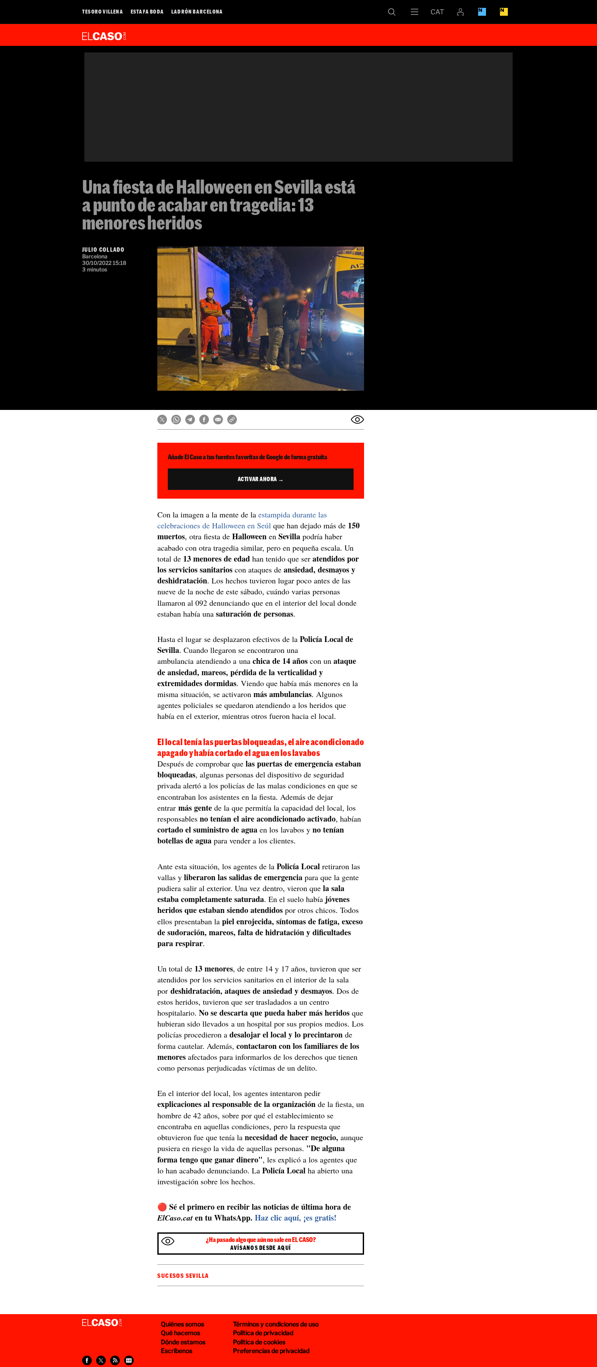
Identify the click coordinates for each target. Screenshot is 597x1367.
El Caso (104, 34)
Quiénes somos (182, 1324)
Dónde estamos (183, 1342)
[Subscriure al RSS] (115, 1360)
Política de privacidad (263, 1332)
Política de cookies (259, 1342)
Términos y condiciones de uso (276, 1324)
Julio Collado (103, 249)
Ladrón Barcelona (197, 11)
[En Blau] (482, 12)
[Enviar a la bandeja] (357, 419)
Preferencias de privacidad (271, 1350)
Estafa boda (147, 11)
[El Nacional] (504, 12)
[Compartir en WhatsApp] (176, 419)
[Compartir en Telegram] (190, 419)
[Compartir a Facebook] (87, 1360)
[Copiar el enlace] (232, 419)
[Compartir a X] (101, 1360)
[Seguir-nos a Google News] (129, 1360)
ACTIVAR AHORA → (261, 479)
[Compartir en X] (162, 419)
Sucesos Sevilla (183, 1275)
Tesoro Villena (102, 11)
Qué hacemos (180, 1332)
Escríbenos (176, 1350)
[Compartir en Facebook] (204, 419)
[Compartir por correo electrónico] (218, 419)
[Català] (437, 12)
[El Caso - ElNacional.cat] (101, 1323)
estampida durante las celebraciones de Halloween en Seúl (242, 520)
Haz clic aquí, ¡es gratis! (296, 1217)
